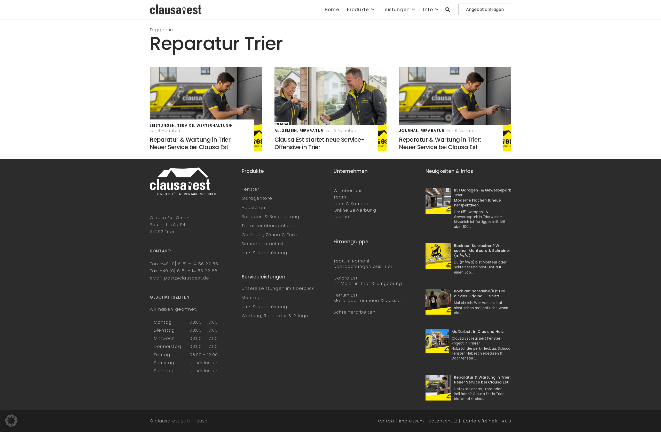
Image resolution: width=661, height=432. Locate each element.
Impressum (411, 421)
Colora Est (346, 278)
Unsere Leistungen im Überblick (278, 288)
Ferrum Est (346, 295)
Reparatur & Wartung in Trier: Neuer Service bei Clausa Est (191, 143)
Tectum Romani (351, 261)
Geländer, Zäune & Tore (269, 235)
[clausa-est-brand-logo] (176, 9)
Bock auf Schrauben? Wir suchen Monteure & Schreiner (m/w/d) (482, 250)
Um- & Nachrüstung (264, 253)
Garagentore (257, 198)
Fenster (250, 189)
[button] (372, 9)
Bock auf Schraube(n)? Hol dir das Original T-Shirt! (479, 294)
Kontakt (386, 421)
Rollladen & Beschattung (270, 217)
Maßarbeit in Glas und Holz (478, 331)
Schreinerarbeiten (354, 312)
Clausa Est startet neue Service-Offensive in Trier (319, 143)
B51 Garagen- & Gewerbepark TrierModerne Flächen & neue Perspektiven (482, 198)
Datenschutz (443, 421)
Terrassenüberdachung (269, 226)
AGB (506, 421)
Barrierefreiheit (480, 421)
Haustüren (253, 208)
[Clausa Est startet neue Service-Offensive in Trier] (330, 109)
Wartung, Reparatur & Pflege (275, 316)
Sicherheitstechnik (263, 244)
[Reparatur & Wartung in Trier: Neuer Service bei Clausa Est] (206, 109)
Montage (252, 298)
